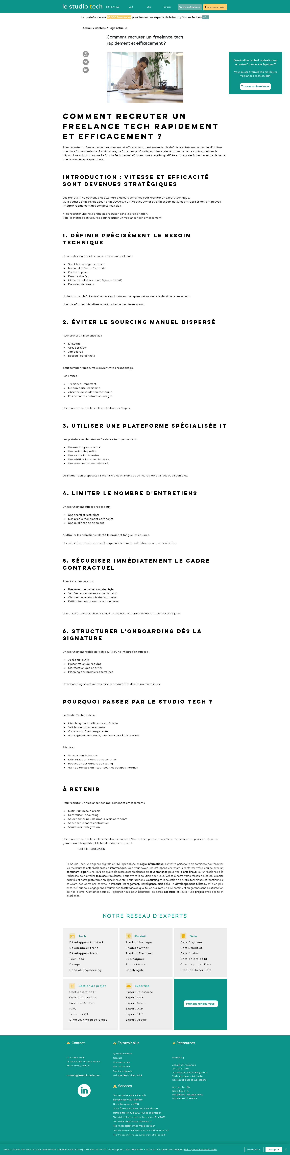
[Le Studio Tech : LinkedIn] (86, 70)
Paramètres (254, 1149)
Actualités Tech (180, 1068)
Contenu (100, 28)
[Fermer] (286, 1149)
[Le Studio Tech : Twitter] (86, 62)
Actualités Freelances (184, 1065)
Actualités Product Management (189, 1072)
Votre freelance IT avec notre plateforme (135, 1108)
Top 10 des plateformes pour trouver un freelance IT (139, 1135)
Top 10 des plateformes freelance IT (132, 1121)
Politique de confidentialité (127, 1075)
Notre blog (178, 1057)
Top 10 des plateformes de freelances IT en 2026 (139, 1117)
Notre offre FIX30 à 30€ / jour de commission (137, 1112)
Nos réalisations (121, 1066)
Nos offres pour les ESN (126, 1104)
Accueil (87, 28)
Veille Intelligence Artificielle (187, 1076)
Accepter (273, 1149)
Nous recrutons (121, 1062)
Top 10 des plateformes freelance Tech (134, 1125)
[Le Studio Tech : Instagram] (86, 54)
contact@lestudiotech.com (83, 1075)
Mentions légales (122, 1071)
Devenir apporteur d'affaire (128, 1099)
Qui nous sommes (122, 1053)
